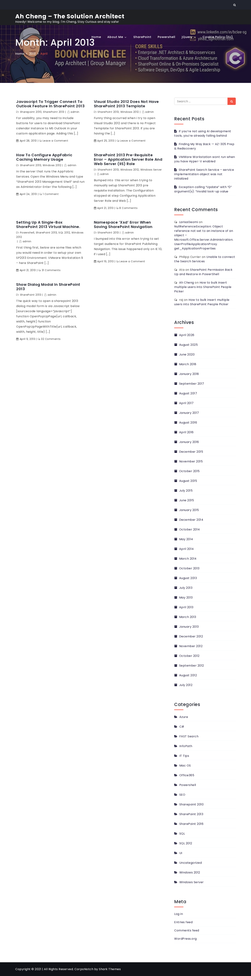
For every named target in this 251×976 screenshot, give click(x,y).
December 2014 (191, 520)
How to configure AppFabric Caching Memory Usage (44, 157)
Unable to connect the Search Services (204, 259)
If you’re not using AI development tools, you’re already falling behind (202, 133)
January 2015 (189, 510)
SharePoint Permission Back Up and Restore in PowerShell (203, 272)
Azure (183, 717)
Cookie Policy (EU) (217, 37)
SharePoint (142, 37)
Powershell (166, 37)
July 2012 (185, 685)
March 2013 (187, 617)
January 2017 (189, 413)
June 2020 (187, 354)
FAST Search (188, 736)
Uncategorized (190, 863)
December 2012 (191, 636)
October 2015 (189, 471)
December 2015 (191, 452)
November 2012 (190, 646)
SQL (182, 833)
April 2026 (186, 335)
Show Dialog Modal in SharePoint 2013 (48, 286)
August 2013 (188, 578)
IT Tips (184, 756)
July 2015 (186, 490)
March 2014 (188, 559)
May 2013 (186, 597)
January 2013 (189, 627)
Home (96, 37)
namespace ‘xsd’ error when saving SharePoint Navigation (123, 224)
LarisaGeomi (188, 222)
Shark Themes (110, 969)
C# (181, 727)
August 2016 (188, 422)
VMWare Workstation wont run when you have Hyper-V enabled (204, 159)
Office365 (186, 775)
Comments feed (186, 930)
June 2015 (186, 500)
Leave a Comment (55, 141)
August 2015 (188, 481)
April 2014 (186, 549)
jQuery (187, 37)
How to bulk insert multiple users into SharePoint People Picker (203, 286)
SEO (182, 795)
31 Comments (51, 270)
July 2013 (185, 588)
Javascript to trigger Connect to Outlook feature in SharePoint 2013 (50, 103)
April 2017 (186, 403)
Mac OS (185, 765)
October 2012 (189, 656)
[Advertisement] (125, 74)
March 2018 (187, 364)
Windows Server (151, 170)
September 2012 (191, 665)
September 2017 (191, 384)
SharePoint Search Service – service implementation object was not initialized (204, 174)
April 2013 (186, 607)
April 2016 (186, 432)
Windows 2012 (129, 112)
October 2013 (189, 568)
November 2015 (191, 461)
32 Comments (51, 339)
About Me (115, 37)
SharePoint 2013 (53, 112)
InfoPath (185, 746)
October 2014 (189, 529)
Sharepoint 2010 (31, 112)
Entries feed (183, 922)
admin (75, 112)
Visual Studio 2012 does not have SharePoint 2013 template (126, 103)
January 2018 (189, 374)
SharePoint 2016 (191, 824)
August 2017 (188, 393)
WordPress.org (185, 939)
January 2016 (189, 442)
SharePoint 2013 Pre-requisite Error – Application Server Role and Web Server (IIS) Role (128, 159)
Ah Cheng (186, 282)
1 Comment (51, 194)
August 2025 (188, 345)
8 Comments (128, 208)
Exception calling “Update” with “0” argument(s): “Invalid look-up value (203, 189)
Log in (178, 914)
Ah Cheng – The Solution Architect (69, 16)
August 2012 (188, 675)
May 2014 (186, 539)
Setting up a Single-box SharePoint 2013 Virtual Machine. (48, 224)
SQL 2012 (64, 232)
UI (180, 853)
